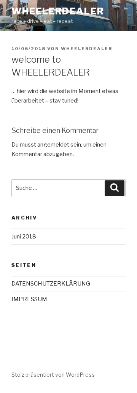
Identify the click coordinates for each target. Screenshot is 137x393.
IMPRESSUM (29, 299)
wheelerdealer (86, 48)
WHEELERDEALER (57, 11)
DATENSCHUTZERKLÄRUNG (50, 283)
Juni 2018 (23, 236)
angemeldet (53, 144)
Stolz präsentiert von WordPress (53, 374)
